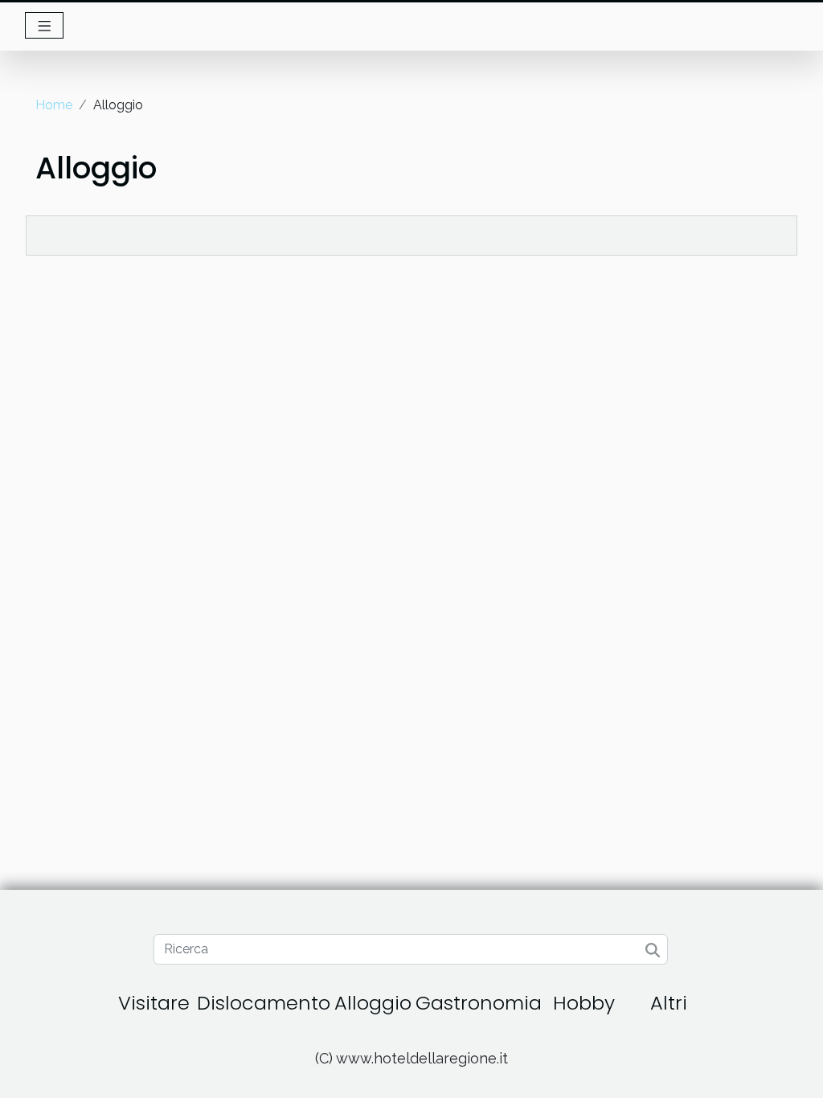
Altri (668, 1002)
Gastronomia (479, 1002)
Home (53, 105)
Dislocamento (263, 1002)
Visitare (154, 1002)
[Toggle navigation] (44, 25)
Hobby (584, 1002)
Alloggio (373, 1002)
